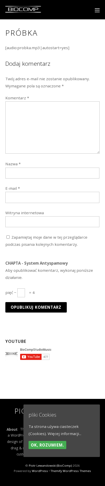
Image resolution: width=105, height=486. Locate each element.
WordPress (40, 471)
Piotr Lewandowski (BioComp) (50, 465)
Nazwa (13, 163)
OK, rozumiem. (47, 445)
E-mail (12, 188)
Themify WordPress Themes (70, 471)
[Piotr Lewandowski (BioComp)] (23, 12)
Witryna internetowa (24, 212)
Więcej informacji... (64, 433)
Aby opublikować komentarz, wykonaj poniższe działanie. (49, 270)
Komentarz (17, 97)
